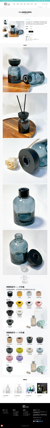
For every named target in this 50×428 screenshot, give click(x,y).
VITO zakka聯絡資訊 (25, 411)
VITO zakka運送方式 (15, 414)
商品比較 (32, 34)
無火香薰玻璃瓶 (35, 39)
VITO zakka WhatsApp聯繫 (26, 414)
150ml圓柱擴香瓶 (39, 395)
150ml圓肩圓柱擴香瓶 (25, 13)
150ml (38, 39)
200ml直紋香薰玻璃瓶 (17, 395)
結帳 (44, 0)
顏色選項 (27, 28)
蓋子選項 (27, 26)
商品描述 (25, 45)
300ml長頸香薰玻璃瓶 (28, 395)
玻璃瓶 (28, 39)
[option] (5, 22)
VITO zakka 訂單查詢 (25, 415)
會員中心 (36, 0)
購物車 (42, 0)
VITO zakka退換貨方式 (16, 415)
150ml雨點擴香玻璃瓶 (5, 395)
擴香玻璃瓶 (31, 39)
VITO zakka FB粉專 (5, 411)
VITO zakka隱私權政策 (16, 411)
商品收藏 (28, 34)
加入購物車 (31, 31)
